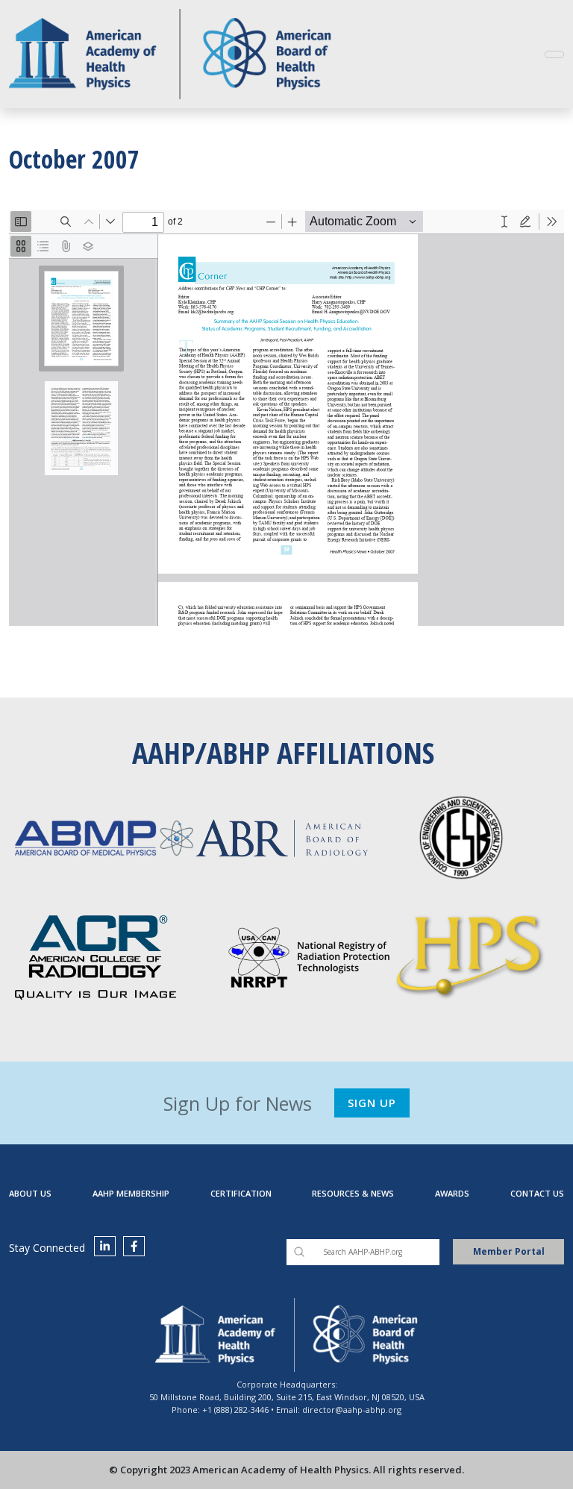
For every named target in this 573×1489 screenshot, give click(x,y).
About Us (30, 1193)
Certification (241, 1193)
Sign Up (372, 1102)
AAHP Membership (131, 1193)
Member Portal (509, 1251)
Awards (452, 1193)
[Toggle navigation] (554, 54)
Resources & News (353, 1193)
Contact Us (537, 1193)
